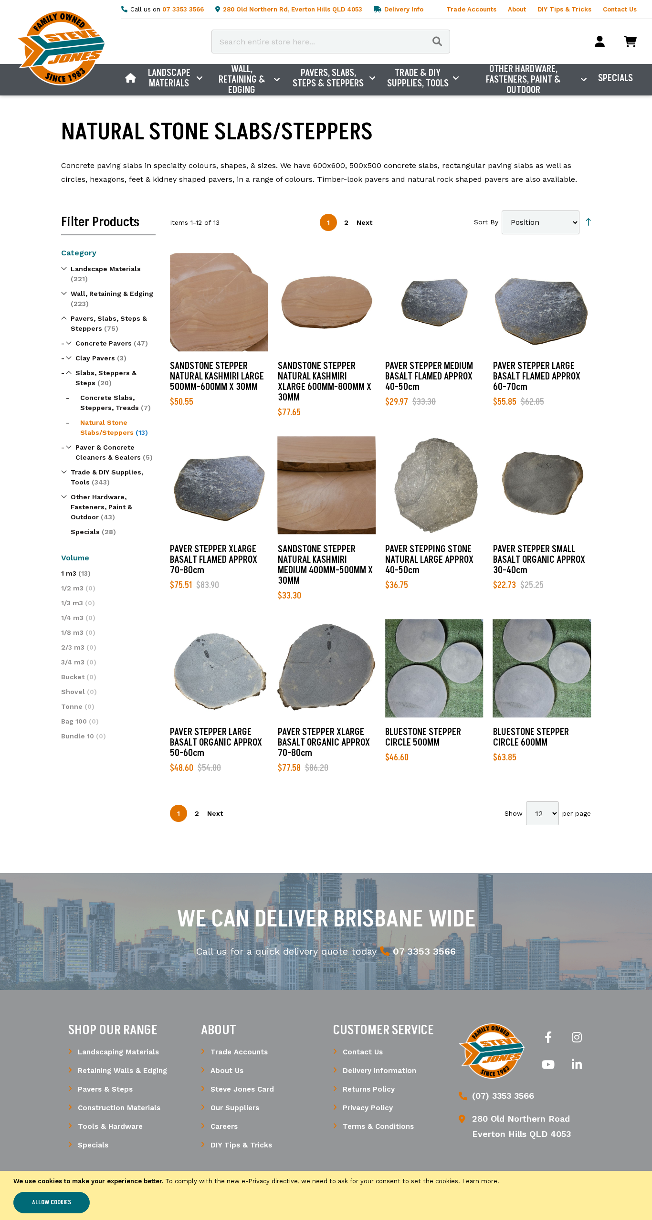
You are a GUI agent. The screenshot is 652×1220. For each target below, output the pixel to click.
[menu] (378, 79)
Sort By (486, 222)
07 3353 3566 (183, 9)
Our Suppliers (234, 1108)
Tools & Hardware (110, 1126)
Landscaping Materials (118, 1052)
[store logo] (492, 1050)
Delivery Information (379, 1070)
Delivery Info (403, 9)
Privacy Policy (368, 1108)
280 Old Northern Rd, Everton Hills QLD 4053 (292, 9)
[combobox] (330, 41)
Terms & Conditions (378, 1126)
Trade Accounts (471, 9)
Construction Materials (119, 1108)
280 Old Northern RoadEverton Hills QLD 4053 (521, 1126)
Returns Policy (369, 1089)
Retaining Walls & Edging (122, 1070)
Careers (224, 1126)
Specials (93, 1145)
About (517, 9)
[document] (326, 1195)
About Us (226, 1070)
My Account (599, 41)
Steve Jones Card (242, 1089)
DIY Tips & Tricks (564, 9)
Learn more (479, 1181)
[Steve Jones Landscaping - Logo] (60, 47)
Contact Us (620, 9)
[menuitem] (130, 78)
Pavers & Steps (105, 1089)
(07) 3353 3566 (503, 1096)
